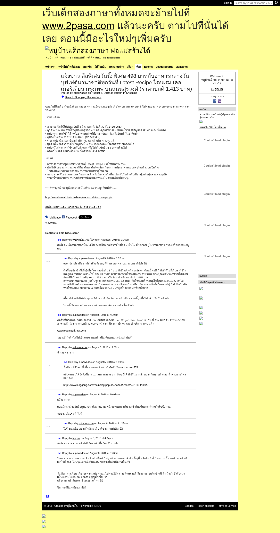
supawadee (80, 93)
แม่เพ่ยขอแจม (80, 347)
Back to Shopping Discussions (83, 97)
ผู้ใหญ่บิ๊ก (72, 506)
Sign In (228, 2)
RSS (47, 496)
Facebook (71, 217)
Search (276, 3)
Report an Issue (205, 506)
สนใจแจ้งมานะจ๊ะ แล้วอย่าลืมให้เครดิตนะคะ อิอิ (73, 207)
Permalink (59, 240)
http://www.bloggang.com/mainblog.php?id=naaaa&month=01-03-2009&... (106, 385)
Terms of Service (226, 506)
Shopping (131, 93)
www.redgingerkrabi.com (71, 330)
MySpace (55, 217)
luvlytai (76, 438)
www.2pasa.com (78, 25)
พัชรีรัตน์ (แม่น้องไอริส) (85, 239)
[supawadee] (51, 84)
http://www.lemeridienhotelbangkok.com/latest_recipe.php (79, 197)
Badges (189, 506)
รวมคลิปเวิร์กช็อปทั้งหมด (212, 127)
